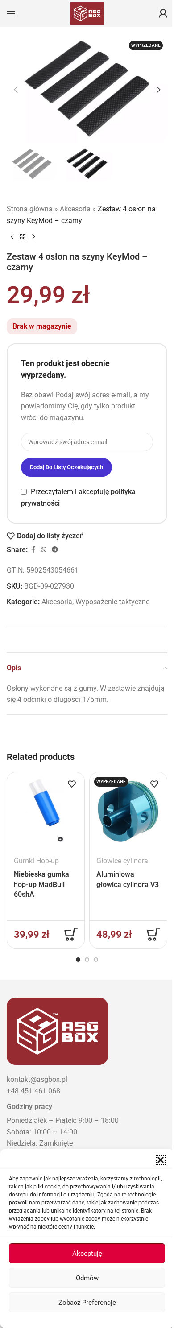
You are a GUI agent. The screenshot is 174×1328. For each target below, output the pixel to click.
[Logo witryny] (87, 12)
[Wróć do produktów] (22, 236)
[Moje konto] (163, 13)
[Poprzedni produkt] (12, 236)
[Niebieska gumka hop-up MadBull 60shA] (45, 811)
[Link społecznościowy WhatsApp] (43, 550)
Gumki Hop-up (36, 861)
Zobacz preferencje (87, 1303)
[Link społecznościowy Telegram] (55, 550)
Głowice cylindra (122, 861)
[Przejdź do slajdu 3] (96, 959)
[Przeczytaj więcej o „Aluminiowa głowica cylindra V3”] (153, 934)
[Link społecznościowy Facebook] (33, 550)
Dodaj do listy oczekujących (66, 467)
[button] (160, 1159)
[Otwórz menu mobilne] (11, 13)
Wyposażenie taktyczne (112, 602)
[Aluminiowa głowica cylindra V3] (128, 811)
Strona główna (30, 209)
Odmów (87, 1278)
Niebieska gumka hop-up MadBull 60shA (41, 884)
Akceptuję (87, 1254)
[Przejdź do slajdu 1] (78, 959)
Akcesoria (75, 209)
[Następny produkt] (33, 236)
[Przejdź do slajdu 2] (87, 959)
